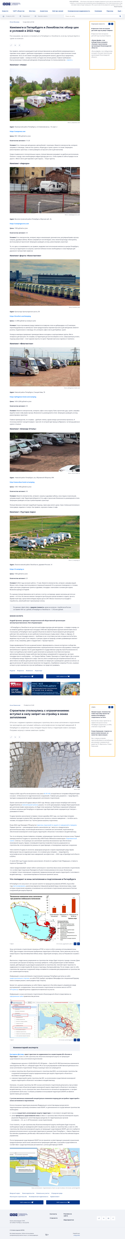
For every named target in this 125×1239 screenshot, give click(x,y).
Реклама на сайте (68, 1215)
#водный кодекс (15, 1193)
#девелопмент (54, 1196)
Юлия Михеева (14, 22)
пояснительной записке (30, 805)
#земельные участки (42, 1193)
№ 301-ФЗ (47, 794)
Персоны (110, 11)
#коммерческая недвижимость (38, 1196)
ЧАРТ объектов (18, 11)
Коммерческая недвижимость (79, 11)
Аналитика (44, 11)
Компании (98, 11)
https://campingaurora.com (19, 224)
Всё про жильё (57, 11)
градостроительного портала (19, 978)
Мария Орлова (118, 6)
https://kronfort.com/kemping (20, 316)
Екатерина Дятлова (17, 1054)
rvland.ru (69, 60)
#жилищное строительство (18, 1196)
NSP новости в (25, 676)
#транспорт (38, 670)
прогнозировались (19, 886)
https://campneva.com (17, 131)
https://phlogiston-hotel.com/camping (23, 397)
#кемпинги (29, 670)
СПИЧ (93, 707)
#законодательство (28, 1193)
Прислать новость (43, 16)
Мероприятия (69, 1220)
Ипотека (32, 11)
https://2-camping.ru (17, 569)
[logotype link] (12, 4)
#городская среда (56, 1193)
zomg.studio (77, 1235)
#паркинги (20, 670)
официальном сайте (16, 996)
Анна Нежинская (15, 705)
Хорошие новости (98, 24)
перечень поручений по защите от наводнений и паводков (56, 825)
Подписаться (26, 16)
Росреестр (14, 989)
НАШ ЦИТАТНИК (73, 1)
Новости (5, 11)
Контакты (53, 1214)
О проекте (53, 1218)
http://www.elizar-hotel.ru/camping (22, 482)
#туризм (12, 670)
